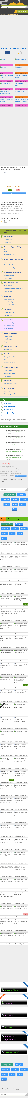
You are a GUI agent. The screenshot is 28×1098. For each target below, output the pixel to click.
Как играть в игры (11, 471)
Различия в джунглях (21, 742)
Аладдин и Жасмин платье (21, 580)
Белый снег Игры (9, 323)
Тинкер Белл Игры (10, 265)
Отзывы (11, 519)
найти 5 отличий (20, 836)
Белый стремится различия (7, 930)
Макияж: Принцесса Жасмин (7, 728)
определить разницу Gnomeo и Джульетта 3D (7, 634)
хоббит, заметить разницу (21, 755)
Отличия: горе (19, 903)
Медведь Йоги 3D (20, 674)
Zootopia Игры (8, 291)
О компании (3, 475)
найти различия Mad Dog (7, 782)
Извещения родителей (7, 467)
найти (22, 504)
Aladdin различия (6, 553)
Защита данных (21, 469)
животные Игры (9, 363)
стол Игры (7, 242)
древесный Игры (9, 254)
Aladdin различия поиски (14, 48)
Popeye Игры (8, 370)
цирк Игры (7, 391)
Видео (19, 519)
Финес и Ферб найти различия (7, 944)
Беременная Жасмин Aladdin (21, 607)
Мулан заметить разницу (7, 647)
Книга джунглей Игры (11, 394)
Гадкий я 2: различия (21, 795)
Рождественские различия (7, 836)
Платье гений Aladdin (7, 593)
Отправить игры (16, 473)
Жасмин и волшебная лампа (7, 661)
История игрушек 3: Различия (21, 930)
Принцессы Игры (9, 326)
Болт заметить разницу (21, 863)
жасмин (24, 499)
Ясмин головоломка (21, 553)
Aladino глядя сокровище (7, 755)
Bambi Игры (8, 286)
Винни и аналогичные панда (7, 674)
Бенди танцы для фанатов (13, 444)
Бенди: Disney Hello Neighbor (14, 432)
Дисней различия (6, 822)
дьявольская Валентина (21, 728)
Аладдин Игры (9, 342)
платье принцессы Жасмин (7, 580)
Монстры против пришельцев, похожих (21, 634)
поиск (15, 504)
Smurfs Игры (8, 339)
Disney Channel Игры (10, 357)
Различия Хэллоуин (21, 890)
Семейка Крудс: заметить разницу (21, 849)
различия (6, 499)
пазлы (7, 504)
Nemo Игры (7, 262)
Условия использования (7, 469)
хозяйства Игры (9, 312)
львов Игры (8, 349)
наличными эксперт (7, 890)
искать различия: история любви (21, 782)
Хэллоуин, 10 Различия (7, 769)
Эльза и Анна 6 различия (21, 661)
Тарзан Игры (8, 336)
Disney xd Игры (9, 299)
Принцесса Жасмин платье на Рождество (7, 620)
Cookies (2, 471)
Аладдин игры (19, 593)
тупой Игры (8, 315)
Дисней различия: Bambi (21, 809)
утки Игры (7, 376)
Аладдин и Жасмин (21, 647)
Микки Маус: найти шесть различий (7, 863)
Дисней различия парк (7, 876)
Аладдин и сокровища (7, 701)
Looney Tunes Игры (10, 268)
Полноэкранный (13, 52)
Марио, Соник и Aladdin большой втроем (21, 688)
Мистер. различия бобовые (7, 795)
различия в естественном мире (21, 822)
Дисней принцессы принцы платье (21, 715)
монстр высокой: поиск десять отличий (21, 769)
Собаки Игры (8, 360)
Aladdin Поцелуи (6, 607)
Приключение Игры (10, 383)
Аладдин (21, 495)
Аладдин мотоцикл (7, 688)
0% (11, 190)
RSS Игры (9, 482)
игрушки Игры (9, 275)
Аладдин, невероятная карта (7, 742)
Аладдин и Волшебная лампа (7, 566)
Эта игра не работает (14, 193)
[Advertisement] (14, 124)
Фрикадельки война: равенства (21, 876)
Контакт (11, 475)
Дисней (15, 499)
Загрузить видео (5, 473)
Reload (21, 52)
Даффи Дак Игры (9, 373)
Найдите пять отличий (21, 917)
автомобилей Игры (10, 305)
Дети (14, 509)
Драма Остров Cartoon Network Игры (14, 250)
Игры (3, 519)
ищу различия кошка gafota (7, 849)
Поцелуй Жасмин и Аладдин (21, 620)
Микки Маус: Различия (21, 944)
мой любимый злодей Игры (13, 288)
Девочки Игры (8, 328)
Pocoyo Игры (8, 278)
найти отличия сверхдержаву (7, 903)
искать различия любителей (7, 917)
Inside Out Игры (9, 302)
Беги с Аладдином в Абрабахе (7, 715)
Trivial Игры (8, 239)
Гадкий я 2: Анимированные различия (7, 809)
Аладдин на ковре (21, 701)
